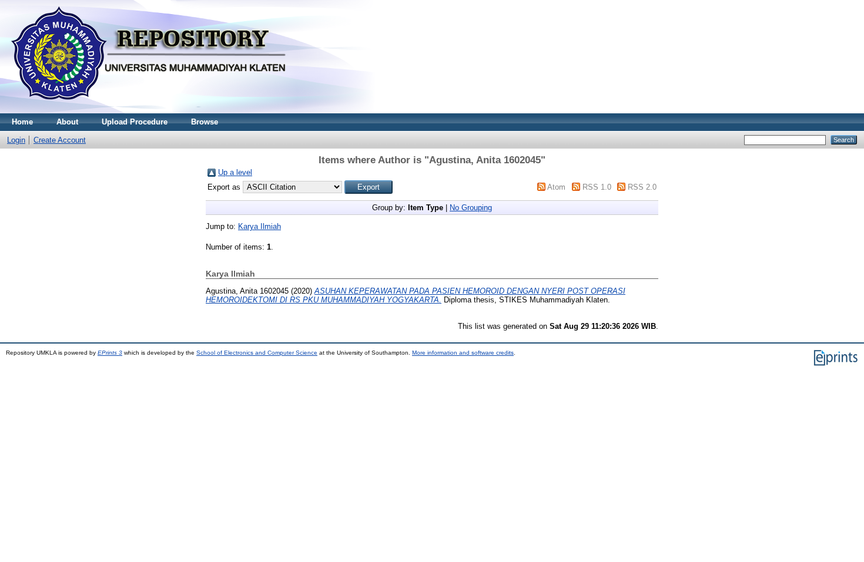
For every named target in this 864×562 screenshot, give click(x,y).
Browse (204, 121)
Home (22, 121)
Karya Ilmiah (259, 226)
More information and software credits (463, 352)
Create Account (60, 140)
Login (16, 140)
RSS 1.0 (596, 187)
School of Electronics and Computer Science (256, 352)
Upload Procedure (135, 121)
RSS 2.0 (642, 187)
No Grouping (471, 207)
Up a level (235, 172)
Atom (556, 187)
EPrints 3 (110, 352)
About (67, 121)
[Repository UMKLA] (153, 110)
